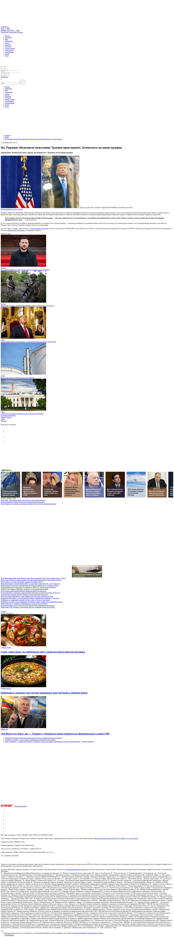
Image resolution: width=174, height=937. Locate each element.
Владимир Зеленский (8, 415)
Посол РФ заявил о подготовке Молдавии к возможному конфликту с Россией (30, 598)
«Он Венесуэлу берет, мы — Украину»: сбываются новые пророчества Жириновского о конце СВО (55, 733)
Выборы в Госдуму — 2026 (10, 30)
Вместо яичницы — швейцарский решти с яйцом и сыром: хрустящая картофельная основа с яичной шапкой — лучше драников (49, 741)
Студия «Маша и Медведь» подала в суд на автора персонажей (24, 589)
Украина (4, 421)
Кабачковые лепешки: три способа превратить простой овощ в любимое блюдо (44, 692)
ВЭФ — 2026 (5, 29)
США (3, 340)
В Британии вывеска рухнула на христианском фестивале (23, 502)
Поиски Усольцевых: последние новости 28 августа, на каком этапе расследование (33, 738)
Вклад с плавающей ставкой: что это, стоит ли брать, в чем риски (25, 600)
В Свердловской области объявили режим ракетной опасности (24, 594)
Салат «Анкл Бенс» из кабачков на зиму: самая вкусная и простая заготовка (43, 651)
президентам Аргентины (15, 230)
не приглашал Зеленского (40, 228)
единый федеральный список (75, 869)
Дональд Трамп (6, 417)
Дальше (3, 611)
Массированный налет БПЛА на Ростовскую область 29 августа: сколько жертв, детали (33, 578)
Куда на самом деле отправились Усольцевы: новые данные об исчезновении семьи (31, 602)
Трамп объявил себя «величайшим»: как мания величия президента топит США (28, 342)
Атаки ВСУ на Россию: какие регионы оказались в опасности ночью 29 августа (30, 593)
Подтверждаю (9, 935)
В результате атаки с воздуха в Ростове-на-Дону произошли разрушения (27, 605)
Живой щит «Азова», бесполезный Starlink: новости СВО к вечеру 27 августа (27, 306)
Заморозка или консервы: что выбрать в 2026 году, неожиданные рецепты (28, 587)
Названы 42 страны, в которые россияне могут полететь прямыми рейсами (28, 504)
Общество (4, 729)
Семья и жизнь (6, 647)
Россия (3, 304)
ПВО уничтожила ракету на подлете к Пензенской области (23, 500)
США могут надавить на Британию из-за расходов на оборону (22, 414)
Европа (3, 268)
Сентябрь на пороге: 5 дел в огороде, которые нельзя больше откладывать (30, 740)
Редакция (17, 806)
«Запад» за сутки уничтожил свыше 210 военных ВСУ (21, 582)
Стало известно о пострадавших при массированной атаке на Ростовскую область (31, 580)
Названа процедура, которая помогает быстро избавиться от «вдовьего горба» (30, 585)
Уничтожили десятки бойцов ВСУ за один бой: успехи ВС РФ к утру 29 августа (30, 584)
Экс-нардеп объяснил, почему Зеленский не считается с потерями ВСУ (25, 270)
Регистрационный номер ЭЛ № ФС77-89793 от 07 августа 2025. (116, 838)
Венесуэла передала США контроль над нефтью (17, 378)
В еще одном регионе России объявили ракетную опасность (23, 591)
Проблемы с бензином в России (12, 32)
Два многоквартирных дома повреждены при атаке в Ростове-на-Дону (27, 596)
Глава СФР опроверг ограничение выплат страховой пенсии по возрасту (28, 607)
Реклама (24, 806)
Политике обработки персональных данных (88, 933)
